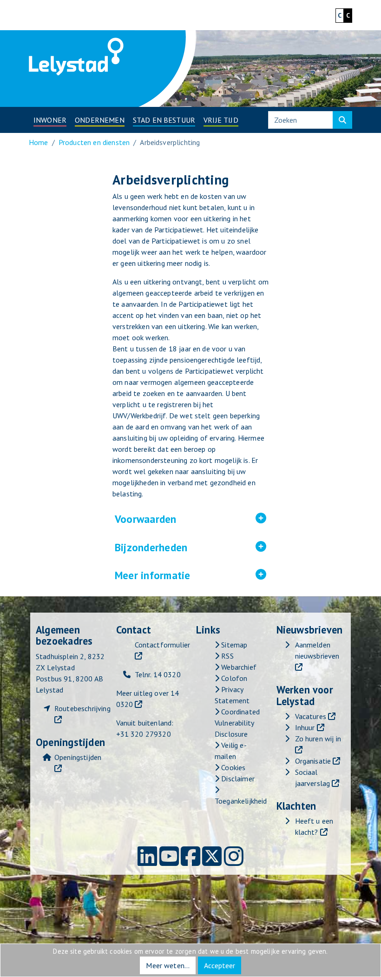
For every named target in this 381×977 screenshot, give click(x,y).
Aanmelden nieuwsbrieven (317, 650)
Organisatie (313, 761)
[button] (50, 120)
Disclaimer (237, 778)
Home (38, 142)
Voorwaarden (190, 519)
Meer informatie (190, 575)
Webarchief (237, 667)
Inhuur (305, 727)
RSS (226, 655)
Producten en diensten (94, 142)
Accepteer (219, 965)
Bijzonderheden (190, 547)
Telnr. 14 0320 (158, 674)
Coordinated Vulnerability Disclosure (237, 723)
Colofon (233, 678)
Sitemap (233, 644)
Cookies (232, 767)
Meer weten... (168, 965)
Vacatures (310, 716)
